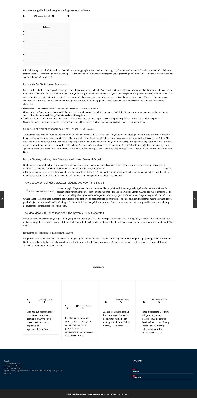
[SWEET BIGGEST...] (2, 199)
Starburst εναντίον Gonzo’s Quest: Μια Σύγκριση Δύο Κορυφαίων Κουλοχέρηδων (76, 293)
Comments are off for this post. (81, 16)
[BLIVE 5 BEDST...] (195, 199)
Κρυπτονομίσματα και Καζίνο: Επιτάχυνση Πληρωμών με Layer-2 (39, 289)
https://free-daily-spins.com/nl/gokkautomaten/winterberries (134, 168)
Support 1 (28, 16)
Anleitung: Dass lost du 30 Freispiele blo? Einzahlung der (154, 289)
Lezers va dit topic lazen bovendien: (43, 31)
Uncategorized (60, 16)
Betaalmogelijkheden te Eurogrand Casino (46, 61)
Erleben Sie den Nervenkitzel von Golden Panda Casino (117, 289)
